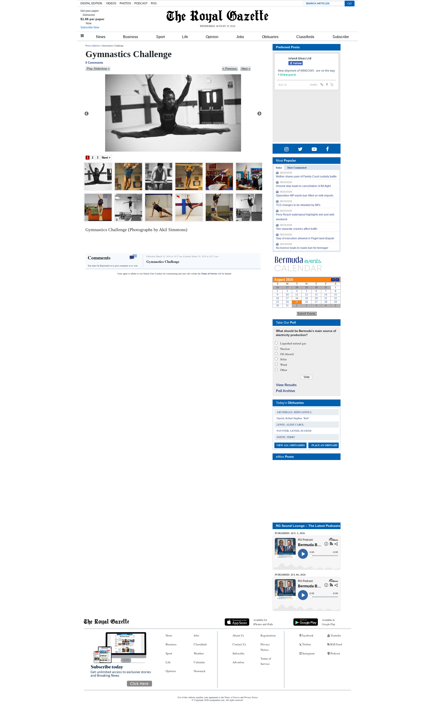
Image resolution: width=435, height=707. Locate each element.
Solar (283, 359)
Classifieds (305, 37)
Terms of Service (209, 273)
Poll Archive (285, 391)
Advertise (238, 662)
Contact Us (239, 644)
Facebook (307, 635)
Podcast (335, 653)
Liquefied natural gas (293, 343)
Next (259, 113)
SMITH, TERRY (286, 437)
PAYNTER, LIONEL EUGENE (294, 430)
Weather (199, 653)
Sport (160, 37)
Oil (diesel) (287, 354)
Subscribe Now (89, 27)
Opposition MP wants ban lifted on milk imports (304, 195)
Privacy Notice (265, 646)
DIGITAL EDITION (91, 3)
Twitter (306, 644)
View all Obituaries (290, 445)
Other (283, 370)
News (100, 37)
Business (130, 37)
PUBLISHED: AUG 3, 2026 (290, 533)
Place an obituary (325, 445)
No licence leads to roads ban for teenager (302, 247)
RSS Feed (336, 644)
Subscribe (341, 37)
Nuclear (285, 349)
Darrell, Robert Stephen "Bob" (293, 418)
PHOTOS (125, 3)
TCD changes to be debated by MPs (298, 205)
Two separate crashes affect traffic (296, 228)
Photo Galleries (92, 46)
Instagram (308, 653)
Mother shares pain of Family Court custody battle (306, 176)
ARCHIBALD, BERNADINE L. (295, 412)
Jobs (240, 37)
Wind (283, 365)
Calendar (199, 662)
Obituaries (270, 37)
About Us (238, 635)
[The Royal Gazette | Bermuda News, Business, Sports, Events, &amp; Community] (217, 16)
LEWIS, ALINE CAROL (290, 424)
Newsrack (199, 671)
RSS (154, 3)
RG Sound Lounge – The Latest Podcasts (308, 526)
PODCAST (140, 3)
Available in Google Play (328, 622)
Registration (268, 635)
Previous (86, 113)
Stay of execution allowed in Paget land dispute (305, 238)
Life (185, 37)
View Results (286, 385)
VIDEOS (111, 3)
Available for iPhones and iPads (263, 622)
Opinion (212, 37)
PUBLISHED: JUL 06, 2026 (290, 574)
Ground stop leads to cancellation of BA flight (303, 186)
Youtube (335, 635)
